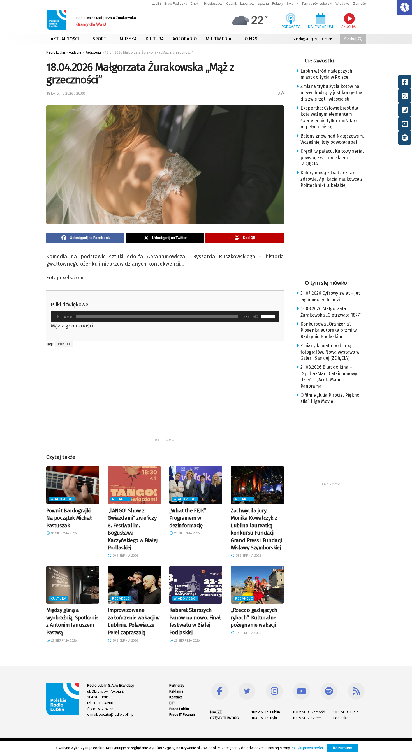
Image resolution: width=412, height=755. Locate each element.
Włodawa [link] (342, 4)
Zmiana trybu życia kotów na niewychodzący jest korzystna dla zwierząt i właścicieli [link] (331, 93)
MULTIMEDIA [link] (218, 38)
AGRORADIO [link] (185, 38)
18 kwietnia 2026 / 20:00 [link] (65, 93)
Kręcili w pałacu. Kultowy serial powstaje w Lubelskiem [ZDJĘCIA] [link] (332, 157)
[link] (404, 7)
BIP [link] (171, 703)
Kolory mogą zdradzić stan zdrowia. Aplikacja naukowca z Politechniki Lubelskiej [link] (331, 179)
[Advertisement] (165, 396)
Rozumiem (343, 748)
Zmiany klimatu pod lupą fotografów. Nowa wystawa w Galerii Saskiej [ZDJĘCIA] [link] (329, 352)
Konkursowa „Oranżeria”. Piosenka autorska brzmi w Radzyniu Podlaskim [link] (328, 330)
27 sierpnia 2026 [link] (248, 633)
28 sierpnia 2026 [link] (186, 533)
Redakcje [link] (121, 499)
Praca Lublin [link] (179, 709)
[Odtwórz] (58, 316)
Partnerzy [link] (176, 685)
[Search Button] (360, 39)
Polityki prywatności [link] (307, 748)
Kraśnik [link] (231, 4)
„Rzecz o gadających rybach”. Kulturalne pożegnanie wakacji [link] (254, 617)
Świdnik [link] (292, 4)
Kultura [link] (58, 598)
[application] (165, 316)
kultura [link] (64, 344)
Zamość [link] (359, 4)
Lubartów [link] (247, 4)
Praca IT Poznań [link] (182, 714)
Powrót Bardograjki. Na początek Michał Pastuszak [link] (69, 518)
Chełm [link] (196, 4)
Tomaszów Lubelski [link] (317, 4)
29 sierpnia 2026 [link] (125, 555)
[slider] (269, 316)
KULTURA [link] (154, 38)
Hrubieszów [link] (213, 4)
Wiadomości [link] (62, 499)
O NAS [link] (251, 38)
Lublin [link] (156, 4)
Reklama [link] (176, 691)
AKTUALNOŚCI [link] (65, 38)
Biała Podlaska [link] (175, 4)
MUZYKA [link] (128, 38)
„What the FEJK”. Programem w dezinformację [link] (188, 518)
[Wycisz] (255, 316)
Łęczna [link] (263, 4)
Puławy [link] (277, 4)
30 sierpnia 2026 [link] (63, 533)
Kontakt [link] (175, 697)
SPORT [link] (99, 38)
